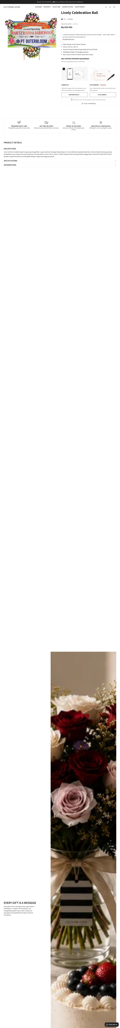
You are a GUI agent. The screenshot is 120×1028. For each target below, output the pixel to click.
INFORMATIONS (10, 165)
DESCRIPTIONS (10, 148)
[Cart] (114, 7)
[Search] (106, 7)
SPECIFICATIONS (10, 160)
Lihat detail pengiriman (68, 39)
